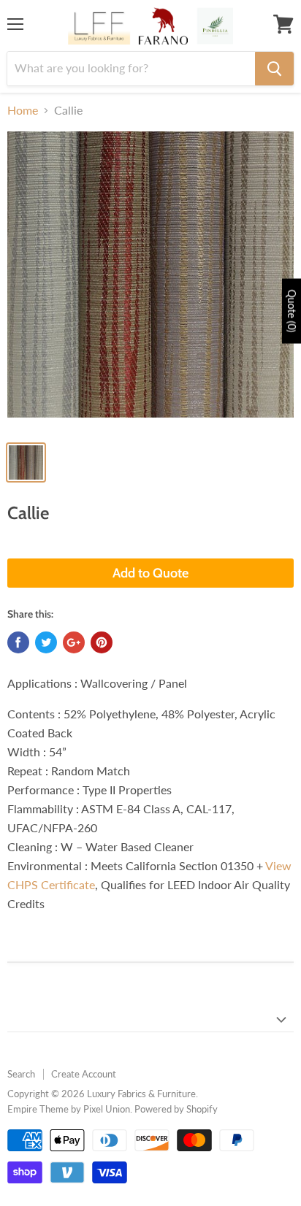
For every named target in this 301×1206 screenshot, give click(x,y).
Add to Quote (150, 573)
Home (22, 110)
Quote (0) (292, 311)
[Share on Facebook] (18, 642)
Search (21, 1074)
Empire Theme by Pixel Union (68, 1109)
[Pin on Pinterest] (102, 642)
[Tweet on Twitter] (46, 642)
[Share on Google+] (74, 642)
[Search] (274, 68)
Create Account (83, 1074)
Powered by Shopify (176, 1109)
